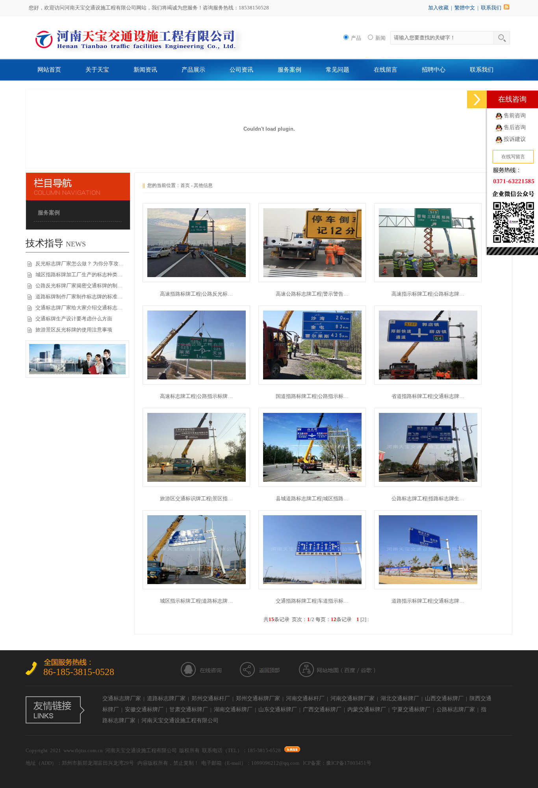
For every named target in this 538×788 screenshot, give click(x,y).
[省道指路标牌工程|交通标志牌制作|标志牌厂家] (428, 378)
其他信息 (203, 185)
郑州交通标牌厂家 (258, 698)
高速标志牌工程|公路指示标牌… (196, 396)
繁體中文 (465, 8)
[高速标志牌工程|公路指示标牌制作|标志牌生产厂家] (196, 378)
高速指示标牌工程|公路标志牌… (427, 294)
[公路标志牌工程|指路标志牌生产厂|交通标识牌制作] (428, 480)
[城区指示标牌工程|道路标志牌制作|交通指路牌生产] (196, 582)
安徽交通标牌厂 (144, 709)
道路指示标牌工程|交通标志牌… (427, 601)
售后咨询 (515, 127)
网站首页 (49, 70)
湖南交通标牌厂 (233, 709)
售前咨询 (515, 115)
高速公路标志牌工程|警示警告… (312, 294)
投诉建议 (515, 139)
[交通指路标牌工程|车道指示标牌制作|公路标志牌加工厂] (312, 582)
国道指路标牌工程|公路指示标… (312, 396)
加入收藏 (438, 8)
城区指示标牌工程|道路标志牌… (196, 601)
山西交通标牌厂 (444, 698)
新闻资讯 (145, 70)
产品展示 (193, 70)
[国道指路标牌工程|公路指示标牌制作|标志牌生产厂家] (312, 378)
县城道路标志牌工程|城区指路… (312, 498)
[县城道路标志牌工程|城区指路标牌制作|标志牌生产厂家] (312, 480)
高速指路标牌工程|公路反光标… (196, 294)
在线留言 (385, 70)
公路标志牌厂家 (455, 709)
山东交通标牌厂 (277, 709)
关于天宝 (97, 70)
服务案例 (289, 70)
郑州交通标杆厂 (210, 698)
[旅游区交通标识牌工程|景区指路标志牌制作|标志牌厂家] (196, 480)
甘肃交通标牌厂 (188, 709)
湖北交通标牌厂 (399, 698)
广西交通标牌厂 (322, 709)
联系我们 (491, 8)
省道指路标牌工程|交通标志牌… (427, 396)
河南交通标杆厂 (305, 698)
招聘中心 (433, 70)
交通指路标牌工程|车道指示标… (312, 601)
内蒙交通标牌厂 (366, 709)
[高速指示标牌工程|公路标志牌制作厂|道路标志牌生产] (428, 275)
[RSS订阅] (506, 8)
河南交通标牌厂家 (352, 698)
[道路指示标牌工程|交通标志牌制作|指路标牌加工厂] (428, 582)
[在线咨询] (477, 99)
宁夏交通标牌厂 (411, 709)
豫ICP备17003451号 (348, 763)
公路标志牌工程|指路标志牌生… (427, 498)
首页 (185, 185)
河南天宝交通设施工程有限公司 (180, 720)
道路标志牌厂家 (166, 698)
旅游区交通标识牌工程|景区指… (196, 498)
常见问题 (337, 70)
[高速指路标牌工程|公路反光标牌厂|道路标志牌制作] (196, 275)
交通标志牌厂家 (121, 698)
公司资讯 (241, 70)
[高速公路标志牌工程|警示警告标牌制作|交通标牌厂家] (312, 275)
